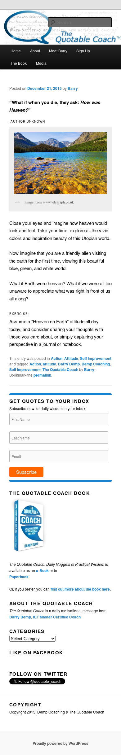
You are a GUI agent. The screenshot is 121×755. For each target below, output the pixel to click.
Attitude (71, 358)
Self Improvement (95, 358)
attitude (49, 364)
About (35, 50)
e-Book (42, 570)
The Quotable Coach (60, 369)
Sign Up (83, 50)
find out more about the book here (80, 589)
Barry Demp (69, 364)
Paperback (19, 576)
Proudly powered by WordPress (60, 743)
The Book (19, 63)
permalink (42, 375)
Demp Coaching (96, 364)
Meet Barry (58, 50)
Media (41, 63)
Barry (73, 88)
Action (56, 358)
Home (16, 50)
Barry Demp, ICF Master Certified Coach (45, 617)
